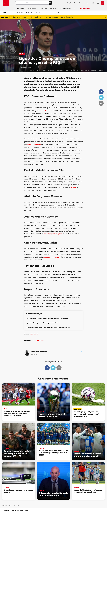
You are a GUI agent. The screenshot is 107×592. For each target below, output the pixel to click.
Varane (73, 187)
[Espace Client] (102, 3)
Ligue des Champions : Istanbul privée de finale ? (43, 323)
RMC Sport (40, 341)
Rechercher (50, 3)
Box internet (20, 8)
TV (74, 8)
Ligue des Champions (51, 257)
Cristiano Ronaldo (34, 144)
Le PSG (46, 111)
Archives (6, 511)
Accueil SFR (6, 3)
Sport (32, 13)
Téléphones (43, 8)
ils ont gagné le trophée (53, 234)
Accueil (13, 13)
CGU (12, 511)
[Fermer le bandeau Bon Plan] (105, 17)
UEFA (33, 341)
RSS (26, 511)
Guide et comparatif (53, 13)
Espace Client (102, 3)
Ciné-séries (20, 13)
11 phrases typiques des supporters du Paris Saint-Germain (47, 318)
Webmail (98, 3)
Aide (80, 3)
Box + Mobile (53, 8)
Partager (101, 91)
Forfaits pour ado (84, 8)
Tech (27, 13)
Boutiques (87, 3)
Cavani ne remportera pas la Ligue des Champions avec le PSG (48, 327)
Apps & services (59, 3)
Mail (101, 103)
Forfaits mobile (32, 8)
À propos (20, 511)
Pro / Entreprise (71, 3)
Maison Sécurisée (66, 8)
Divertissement (40, 13)
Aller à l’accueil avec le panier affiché (93, 3)
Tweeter (101, 97)
